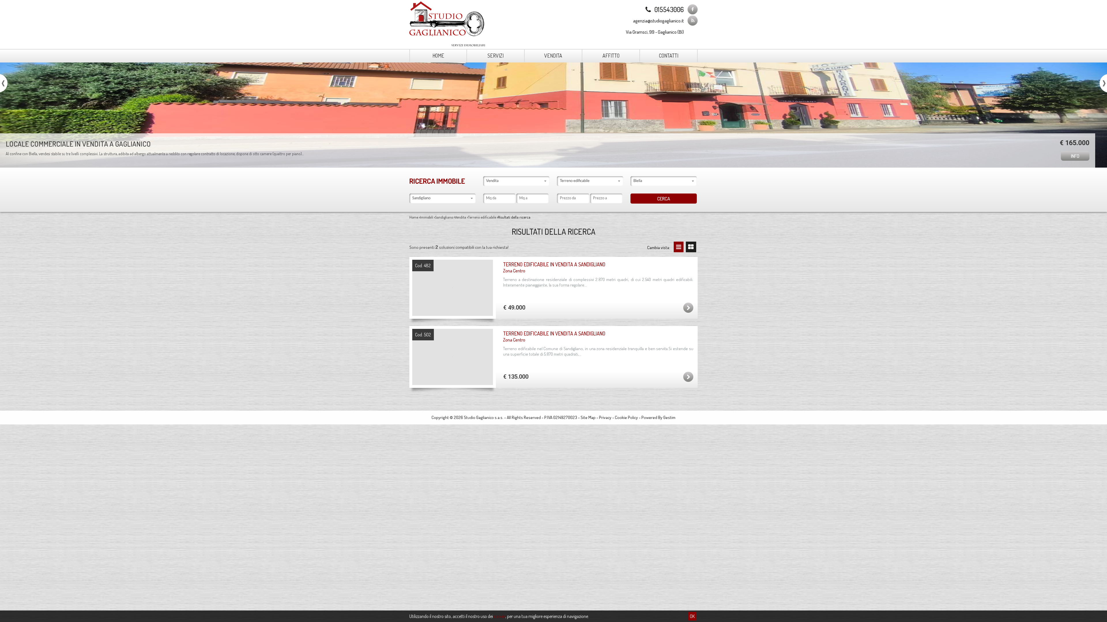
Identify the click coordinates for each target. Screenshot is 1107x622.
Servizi (495, 55)
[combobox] (516, 181)
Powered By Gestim (658, 417)
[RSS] (693, 21)
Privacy (605, 417)
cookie (499, 616)
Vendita (553, 55)
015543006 (669, 9)
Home (438, 55)
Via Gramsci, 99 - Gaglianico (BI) (655, 32)
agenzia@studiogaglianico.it (658, 21)
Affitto (611, 55)
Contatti (668, 55)
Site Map (588, 417)
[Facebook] (693, 9)
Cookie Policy (626, 417)
